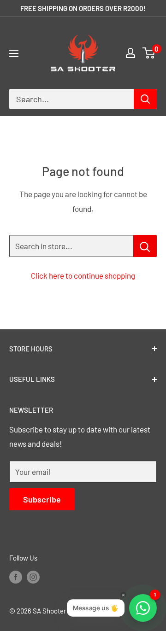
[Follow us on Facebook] (15, 577)
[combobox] (71, 99)
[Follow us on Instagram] (33, 577)
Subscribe (42, 499)
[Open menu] (13, 53)
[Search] (145, 99)
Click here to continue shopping (83, 275)
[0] (149, 52)
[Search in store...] (145, 246)
